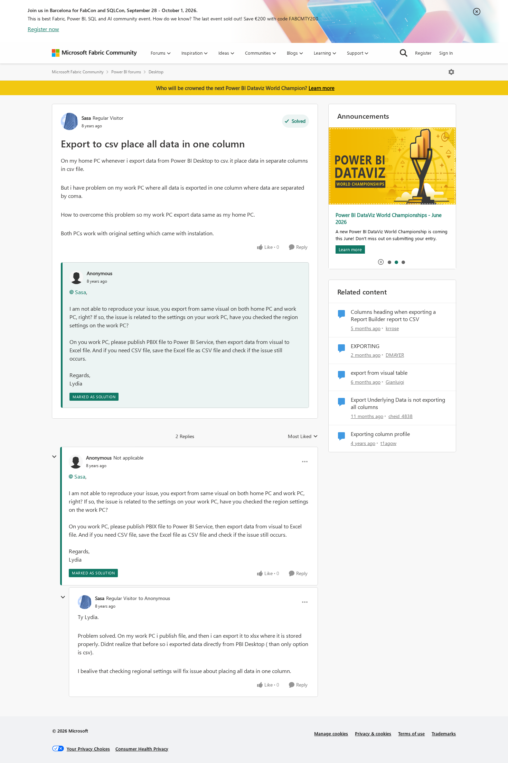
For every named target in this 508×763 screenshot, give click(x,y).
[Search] (403, 53)
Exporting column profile (380, 433)
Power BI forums (126, 71)
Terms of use (411, 733)
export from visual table (379, 372)
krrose (392, 328)
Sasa (86, 118)
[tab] (389, 261)
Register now (43, 29)
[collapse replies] (54, 457)
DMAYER (395, 355)
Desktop (156, 71)
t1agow (388, 443)
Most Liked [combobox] (303, 436)
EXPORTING (365, 346)
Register (423, 53)
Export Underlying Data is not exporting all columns (398, 403)
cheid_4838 (400, 416)
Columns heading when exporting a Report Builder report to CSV (393, 315)
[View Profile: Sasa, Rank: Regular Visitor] (69, 121)
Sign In (446, 53)
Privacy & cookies (373, 733)
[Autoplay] (380, 261)
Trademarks (444, 733)
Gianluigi (395, 382)
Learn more (322, 87)
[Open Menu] (451, 72)
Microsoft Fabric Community (78, 71)
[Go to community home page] (94, 53)
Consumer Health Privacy (141, 749)
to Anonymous (154, 598)
